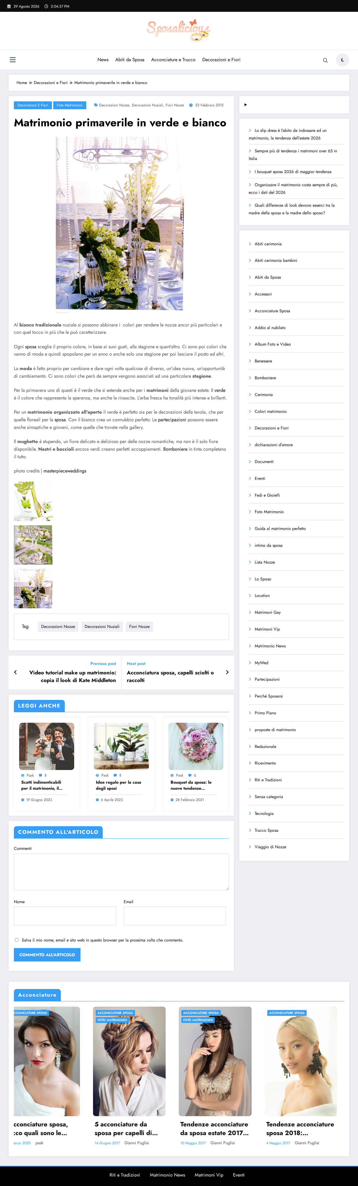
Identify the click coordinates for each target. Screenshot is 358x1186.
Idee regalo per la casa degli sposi (118, 785)
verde (219, 390)
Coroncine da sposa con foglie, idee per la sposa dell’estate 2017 (320, 1128)
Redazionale (265, 746)
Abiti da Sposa (129, 59)
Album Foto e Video (273, 344)
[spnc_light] (342, 59)
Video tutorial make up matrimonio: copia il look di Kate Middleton (72, 676)
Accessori (263, 294)
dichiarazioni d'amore (274, 445)
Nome (19, 902)
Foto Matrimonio (70, 105)
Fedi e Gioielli (267, 495)
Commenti (23, 848)
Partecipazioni (267, 679)
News (103, 59)
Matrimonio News (270, 646)
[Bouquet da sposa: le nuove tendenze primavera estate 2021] (196, 746)
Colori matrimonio (271, 411)
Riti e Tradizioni (268, 780)
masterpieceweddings (65, 470)
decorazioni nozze (114, 105)
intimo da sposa (269, 545)
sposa (30, 346)
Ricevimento (265, 763)
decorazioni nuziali (147, 105)
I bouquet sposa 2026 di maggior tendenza (293, 172)
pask (30, 775)
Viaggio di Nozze (270, 847)
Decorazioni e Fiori (221, 59)
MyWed (261, 663)
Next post (136, 663)
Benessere (263, 361)
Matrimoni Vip (267, 629)
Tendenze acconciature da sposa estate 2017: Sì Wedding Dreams (63, 1128)
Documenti (264, 462)
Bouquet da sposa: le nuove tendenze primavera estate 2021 (193, 785)
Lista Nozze (265, 562)
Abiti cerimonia (268, 244)
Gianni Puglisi (71, 1143)
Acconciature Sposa (272, 311)
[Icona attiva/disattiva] (13, 60)
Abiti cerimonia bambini (276, 260)
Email (128, 902)
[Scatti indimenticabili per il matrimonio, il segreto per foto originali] (46, 746)
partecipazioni (172, 419)
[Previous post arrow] (15, 672)
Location (262, 595)
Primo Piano (265, 713)
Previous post (103, 663)
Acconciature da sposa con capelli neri (234, 1128)
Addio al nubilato (270, 328)
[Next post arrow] (227, 672)
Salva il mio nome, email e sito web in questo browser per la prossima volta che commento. (102, 940)
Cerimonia (264, 395)
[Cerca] (325, 60)
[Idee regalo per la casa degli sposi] (121, 746)
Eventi (260, 478)
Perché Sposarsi (269, 696)
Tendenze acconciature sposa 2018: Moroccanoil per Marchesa (149, 1128)
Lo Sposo (263, 579)
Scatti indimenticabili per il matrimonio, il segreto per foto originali (41, 785)
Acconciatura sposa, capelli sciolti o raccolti (170, 676)
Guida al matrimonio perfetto (280, 529)
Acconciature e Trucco (173, 59)
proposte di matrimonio (275, 730)
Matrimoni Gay (268, 612)
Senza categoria (269, 797)
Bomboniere (175, 449)
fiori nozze (175, 105)
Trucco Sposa (266, 830)
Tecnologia (264, 813)
